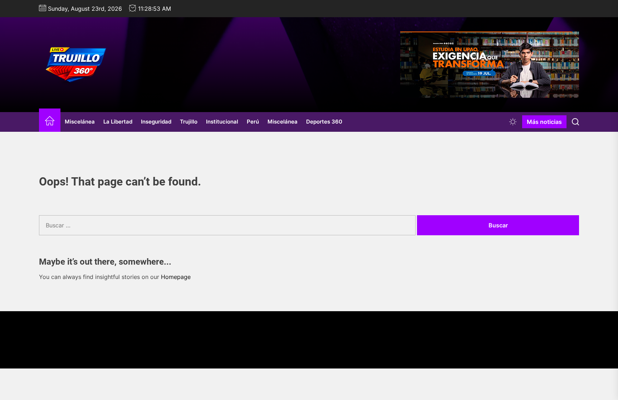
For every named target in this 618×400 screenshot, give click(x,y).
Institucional (222, 121)
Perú (253, 121)
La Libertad (117, 121)
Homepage (176, 276)
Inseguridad (156, 121)
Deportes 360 (324, 121)
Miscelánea (80, 121)
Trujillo (188, 121)
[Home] (49, 122)
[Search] (575, 121)
